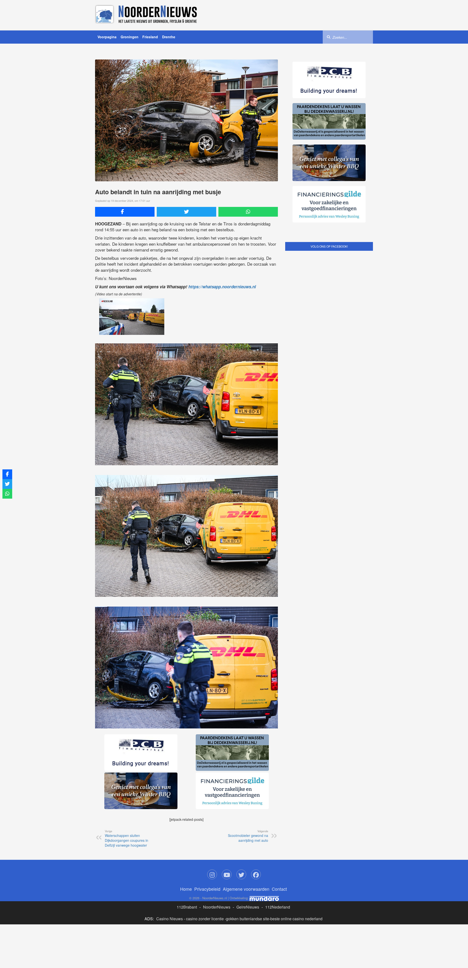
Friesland (150, 36)
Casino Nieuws (169, 918)
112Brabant (187, 907)
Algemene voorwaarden (246, 889)
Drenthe (168, 36)
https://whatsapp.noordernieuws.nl (222, 287)
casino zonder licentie (205, 918)
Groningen (129, 36)
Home (186, 889)
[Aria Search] (328, 36)
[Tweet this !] (186, 212)
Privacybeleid (207, 889)
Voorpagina (107, 36)
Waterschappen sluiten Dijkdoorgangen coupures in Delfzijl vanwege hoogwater (126, 838)
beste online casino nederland (296, 918)
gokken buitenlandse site (247, 918)
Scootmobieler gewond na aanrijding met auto (248, 836)
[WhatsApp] (248, 212)
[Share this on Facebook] (125, 212)
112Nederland (277, 907)
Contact (279, 889)
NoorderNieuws (216, 907)
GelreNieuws (247, 907)
